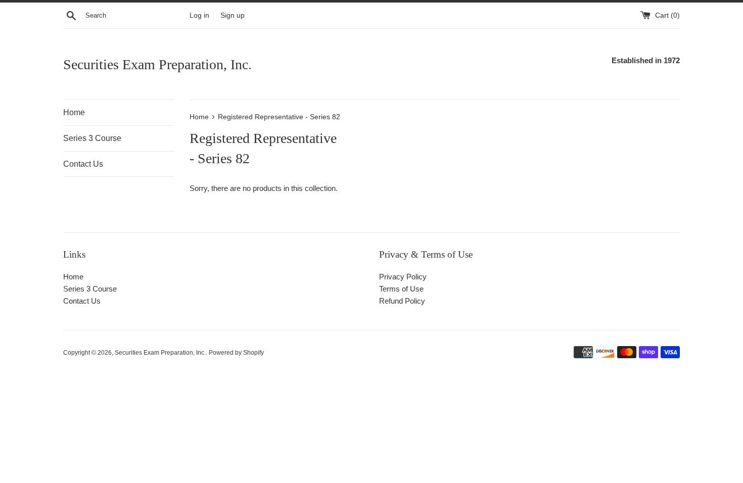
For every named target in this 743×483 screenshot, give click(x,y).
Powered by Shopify (236, 352)
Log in (199, 15)
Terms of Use (401, 288)
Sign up (232, 15)
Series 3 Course (92, 138)
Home (74, 112)
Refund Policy (402, 301)
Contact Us (83, 164)
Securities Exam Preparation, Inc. (157, 64)
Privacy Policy (403, 276)
